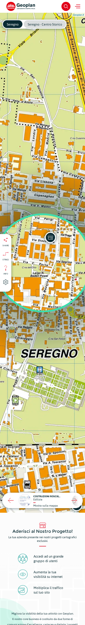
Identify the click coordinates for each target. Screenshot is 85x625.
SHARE (5, 245)
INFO (5, 273)
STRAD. (5, 259)
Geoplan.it (78, 14)
